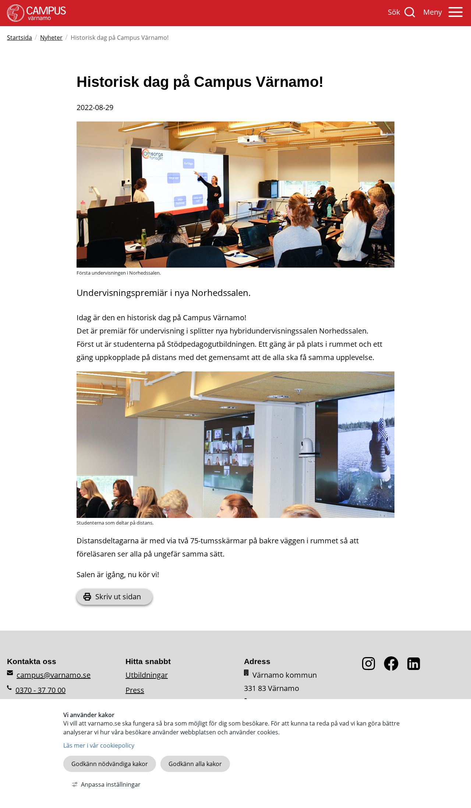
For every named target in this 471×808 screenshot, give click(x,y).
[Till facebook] (395, 668)
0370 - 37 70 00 (40, 690)
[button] (443, 16)
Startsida (19, 37)
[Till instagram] (373, 668)
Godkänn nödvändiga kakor (109, 764)
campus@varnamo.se (54, 675)
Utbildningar (146, 675)
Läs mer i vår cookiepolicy (98, 745)
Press (134, 690)
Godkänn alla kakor (195, 764)
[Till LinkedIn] (415, 668)
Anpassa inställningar (111, 784)
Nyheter (51, 37)
